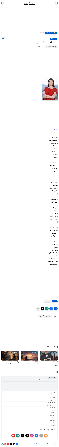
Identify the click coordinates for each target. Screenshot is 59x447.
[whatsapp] (18, 435)
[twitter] (22, 435)
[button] (51, 308)
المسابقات (52, 410)
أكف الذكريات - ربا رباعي (12, 363)
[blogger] (46, 435)
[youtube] (13, 435)
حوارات (53, 417)
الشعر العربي (51, 407)
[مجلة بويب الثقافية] (29, 3)
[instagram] (32, 435)
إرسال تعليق (52, 377)
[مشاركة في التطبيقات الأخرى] (38, 308)
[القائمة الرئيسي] (56, 3)
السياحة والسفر (51, 405)
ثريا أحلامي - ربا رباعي (39, 32)
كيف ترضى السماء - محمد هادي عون (49, 364)
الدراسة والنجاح (51, 402)
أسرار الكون (52, 397)
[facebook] (36, 435)
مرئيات (53, 422)
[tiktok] (27, 435)
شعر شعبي (52, 420)
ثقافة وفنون (53, 38)
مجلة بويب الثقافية (50, 46)
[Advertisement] (29, 20)
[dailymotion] (41, 435)
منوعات (53, 425)
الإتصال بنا (52, 400)
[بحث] (2, 3)
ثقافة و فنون (52, 412)
